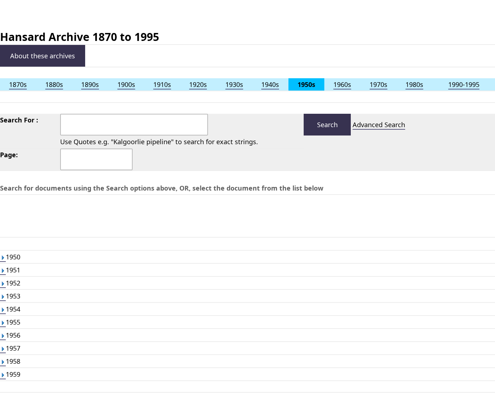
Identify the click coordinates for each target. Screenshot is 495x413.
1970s (378, 84)
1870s (18, 84)
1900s (126, 84)
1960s (342, 84)
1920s (198, 84)
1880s (54, 84)
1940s (270, 84)
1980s (414, 84)
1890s (90, 84)
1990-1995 (463, 84)
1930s (234, 84)
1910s (162, 84)
